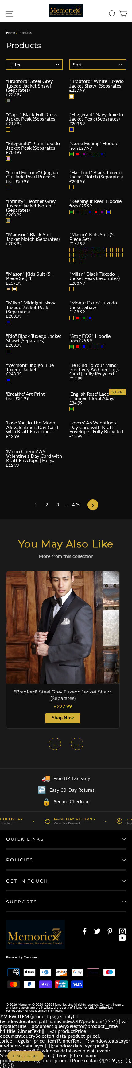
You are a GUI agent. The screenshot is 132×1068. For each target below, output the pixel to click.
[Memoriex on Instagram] (122, 931)
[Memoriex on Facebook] (84, 931)
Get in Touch (27, 881)
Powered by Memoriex (21, 957)
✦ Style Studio (25, 1056)
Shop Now (63, 717)
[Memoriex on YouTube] (122, 938)
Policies (19, 860)
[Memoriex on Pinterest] (110, 931)
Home (10, 33)
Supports (21, 902)
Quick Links (25, 839)
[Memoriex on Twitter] (97, 931)
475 (76, 504)
